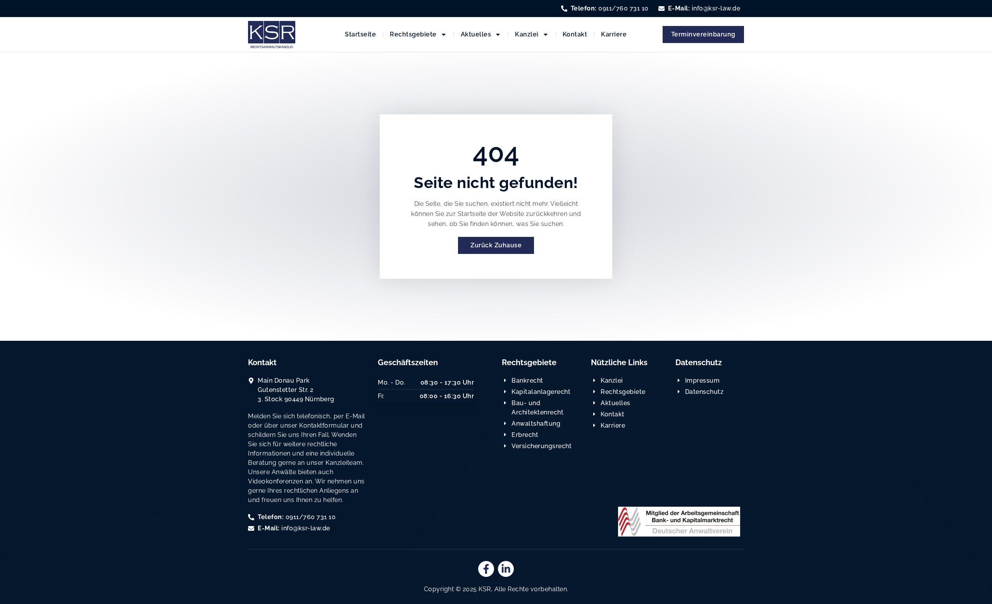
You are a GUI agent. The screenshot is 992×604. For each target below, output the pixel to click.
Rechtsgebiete (413, 34)
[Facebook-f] (486, 569)
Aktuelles (476, 34)
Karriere (614, 34)
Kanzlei (527, 34)
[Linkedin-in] (506, 569)
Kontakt (575, 34)
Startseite (360, 34)
